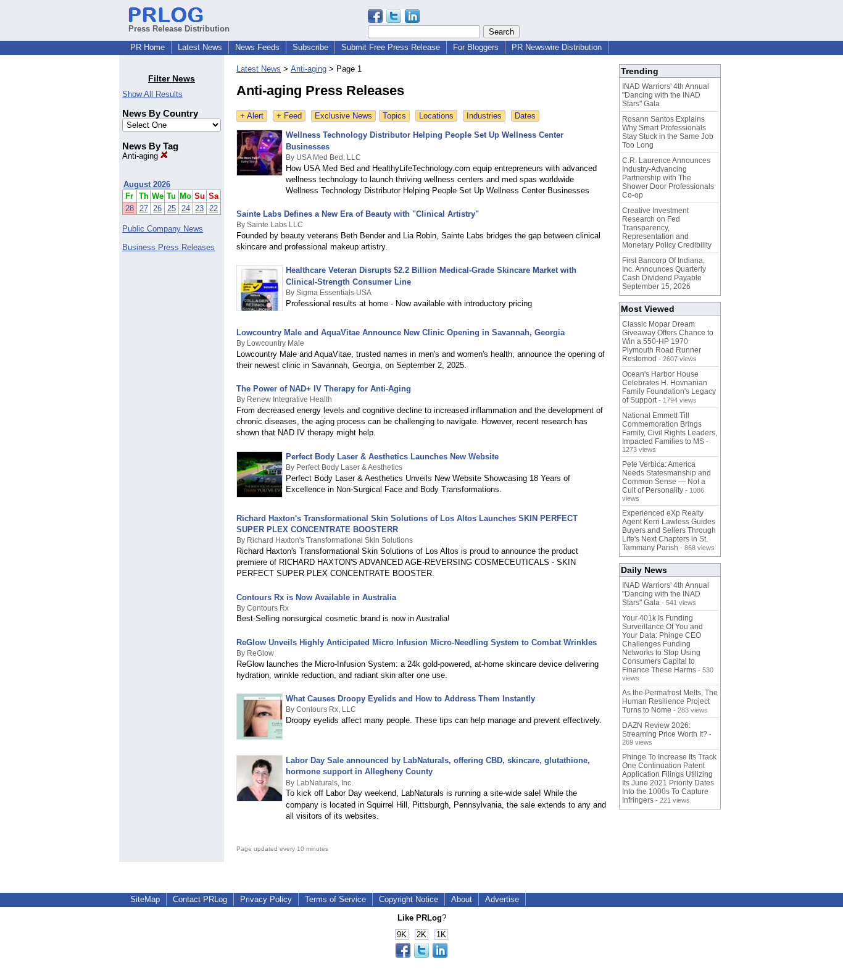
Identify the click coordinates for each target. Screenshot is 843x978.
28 (129, 208)
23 (199, 208)
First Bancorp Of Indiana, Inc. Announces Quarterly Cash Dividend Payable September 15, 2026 (664, 273)
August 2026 (146, 184)
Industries (484, 115)
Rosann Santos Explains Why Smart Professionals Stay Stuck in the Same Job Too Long (667, 132)
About (461, 899)
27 (143, 208)
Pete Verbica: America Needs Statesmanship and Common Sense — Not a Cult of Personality (666, 477)
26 (157, 208)
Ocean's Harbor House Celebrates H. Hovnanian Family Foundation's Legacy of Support (669, 387)
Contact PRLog (200, 899)
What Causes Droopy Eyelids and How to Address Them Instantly (410, 698)
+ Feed (289, 115)
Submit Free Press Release (390, 47)
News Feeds (257, 47)
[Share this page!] (394, 20)
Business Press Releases (168, 247)
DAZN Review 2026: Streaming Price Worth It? (664, 729)
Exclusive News (343, 115)
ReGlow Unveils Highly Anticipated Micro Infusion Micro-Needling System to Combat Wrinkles (416, 642)
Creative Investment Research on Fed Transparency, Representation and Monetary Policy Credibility (667, 227)
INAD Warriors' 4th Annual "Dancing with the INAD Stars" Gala (665, 95)
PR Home (147, 47)
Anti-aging (141, 156)
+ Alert (252, 115)
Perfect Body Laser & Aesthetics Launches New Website (392, 456)
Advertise (502, 899)
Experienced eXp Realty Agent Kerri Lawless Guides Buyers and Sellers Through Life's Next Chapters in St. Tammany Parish (669, 530)
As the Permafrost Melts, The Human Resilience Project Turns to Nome (670, 701)
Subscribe (310, 47)
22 (213, 208)
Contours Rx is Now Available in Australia (316, 597)
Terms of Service (335, 899)
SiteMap (145, 899)
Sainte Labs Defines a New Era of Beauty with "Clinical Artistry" (357, 214)
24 (185, 208)
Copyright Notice (408, 899)
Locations (436, 115)
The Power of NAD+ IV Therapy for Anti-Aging (323, 388)
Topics (394, 115)
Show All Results (152, 94)
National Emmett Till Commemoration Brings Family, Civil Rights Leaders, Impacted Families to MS (669, 428)
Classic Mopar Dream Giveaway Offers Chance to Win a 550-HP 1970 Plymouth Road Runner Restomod (667, 341)
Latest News (200, 47)
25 (171, 208)
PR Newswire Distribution (557, 47)
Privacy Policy (266, 899)
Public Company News (162, 228)
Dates (525, 115)
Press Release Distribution (179, 28)
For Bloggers (476, 47)
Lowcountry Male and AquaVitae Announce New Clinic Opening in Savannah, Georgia (400, 332)
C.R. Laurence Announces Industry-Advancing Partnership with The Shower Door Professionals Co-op (668, 177)
